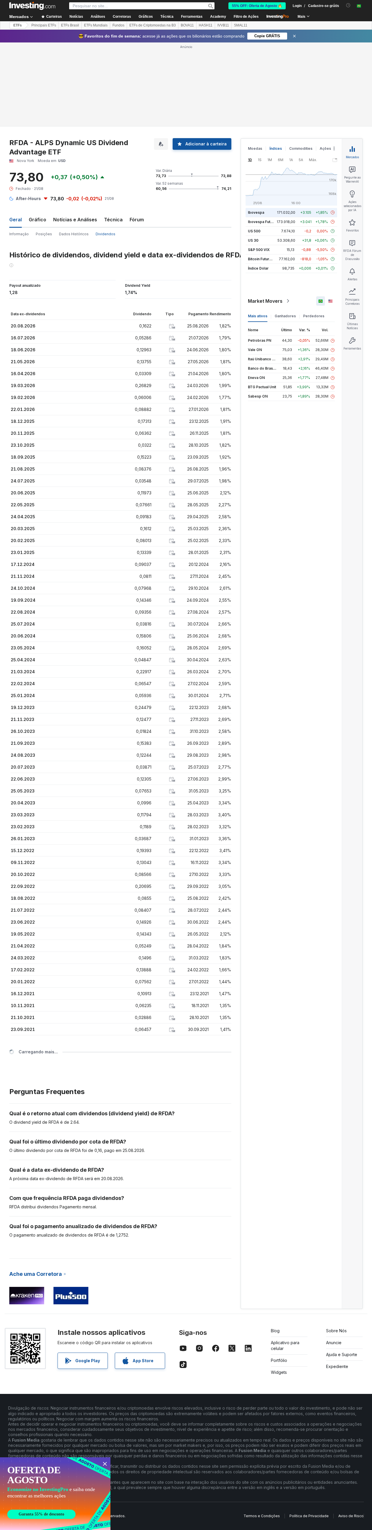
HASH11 (205, 25)
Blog (275, 1330)
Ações (325, 148)
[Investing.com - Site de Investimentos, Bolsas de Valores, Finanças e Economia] (32, 6)
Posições (44, 234)
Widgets (279, 1372)
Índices (275, 148)
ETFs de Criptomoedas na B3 (152, 25)
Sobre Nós (336, 1330)
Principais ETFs (43, 25)
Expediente (337, 1366)
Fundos (118, 25)
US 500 (254, 231)
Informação (19, 234)
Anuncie (333, 1342)
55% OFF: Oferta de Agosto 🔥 (257, 6)
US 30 (253, 240)
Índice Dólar (258, 268)
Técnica (113, 219)
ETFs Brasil (70, 25)
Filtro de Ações (246, 17)
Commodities (300, 148)
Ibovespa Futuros (263, 222)
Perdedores (313, 316)
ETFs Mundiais (96, 25)
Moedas (255, 148)
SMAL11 (240, 25)
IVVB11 (223, 25)
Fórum (137, 219)
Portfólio (279, 1360)
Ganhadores (285, 316)
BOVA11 (187, 25)
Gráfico (37, 219)
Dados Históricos (74, 234)
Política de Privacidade (309, 1516)
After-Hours (28, 198)
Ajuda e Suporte (341, 1354)
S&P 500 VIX (259, 249)
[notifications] (348, 5)
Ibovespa (256, 212)
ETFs (17, 25)
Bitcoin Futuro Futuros (266, 259)
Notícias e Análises (75, 219)
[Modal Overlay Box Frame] (55, 1493)
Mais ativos (257, 316)
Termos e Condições (262, 1516)
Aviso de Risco (351, 1516)
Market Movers (265, 301)
